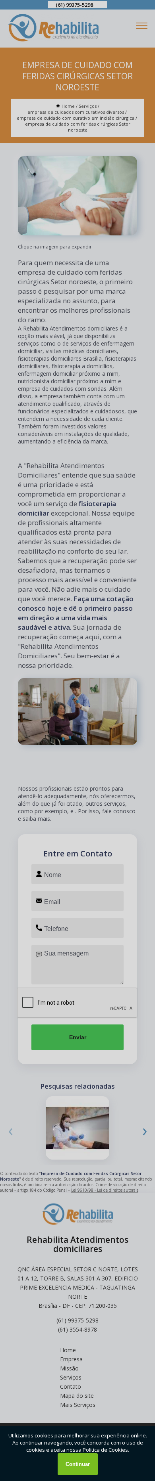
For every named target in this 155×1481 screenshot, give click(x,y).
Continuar (78, 1464)
